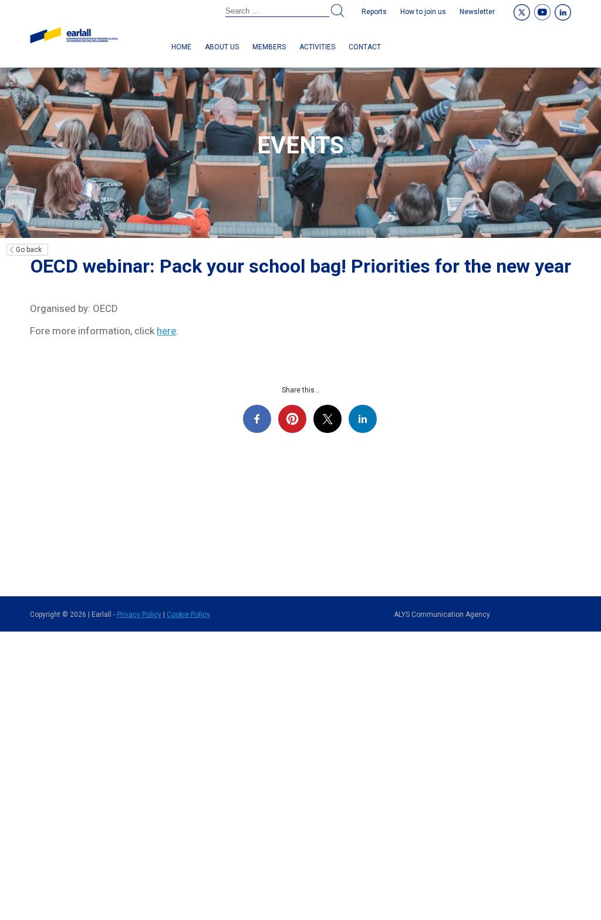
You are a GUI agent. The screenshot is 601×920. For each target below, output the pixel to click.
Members (269, 47)
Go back (29, 250)
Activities (317, 47)
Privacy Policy (139, 614)
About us (222, 47)
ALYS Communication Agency (442, 614)
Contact (365, 47)
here (166, 331)
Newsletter (477, 12)
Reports (374, 12)
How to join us (423, 12)
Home (181, 47)
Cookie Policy (188, 614)
